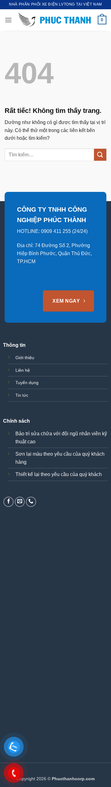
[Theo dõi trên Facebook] (8, 502)
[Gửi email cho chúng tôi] (20, 502)
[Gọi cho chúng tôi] (31, 502)
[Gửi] (100, 155)
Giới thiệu (24, 357)
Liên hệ (22, 370)
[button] (8, 19)
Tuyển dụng (27, 382)
